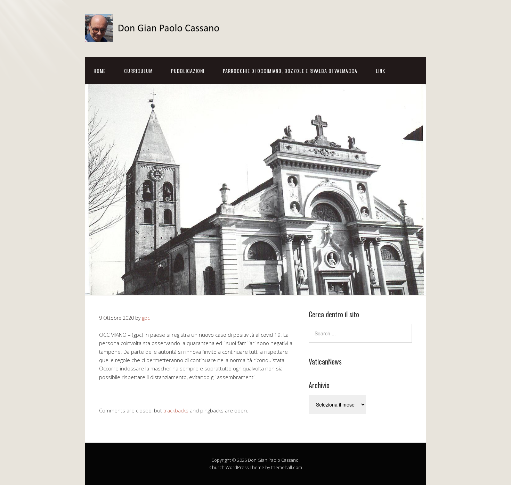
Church (217, 467)
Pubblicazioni (187, 70)
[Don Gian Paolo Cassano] (154, 35)
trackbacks (175, 410)
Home (100, 70)
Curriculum (138, 70)
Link (380, 70)
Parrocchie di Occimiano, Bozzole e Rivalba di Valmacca (290, 70)
